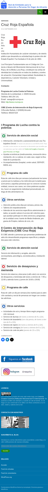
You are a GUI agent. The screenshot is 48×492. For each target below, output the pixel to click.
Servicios (4, 21)
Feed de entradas (7, 469)
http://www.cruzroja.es (14, 102)
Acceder (4, 465)
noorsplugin (26, 487)
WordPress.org (6, 477)
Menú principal (45, 12)
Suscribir (5, 451)
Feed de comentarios (8, 473)
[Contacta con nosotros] (15, 422)
